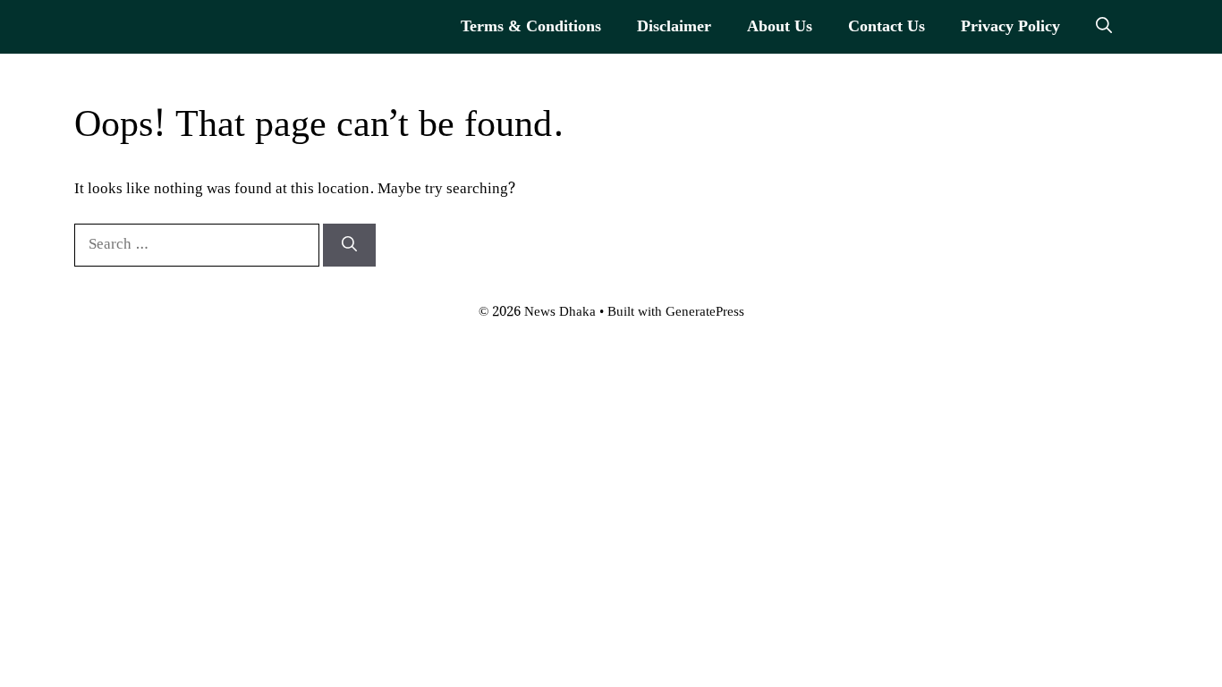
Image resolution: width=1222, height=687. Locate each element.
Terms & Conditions (531, 26)
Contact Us (886, 26)
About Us (779, 26)
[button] (1104, 27)
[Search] (349, 245)
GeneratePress (705, 312)
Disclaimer (674, 26)
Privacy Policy (1010, 26)
